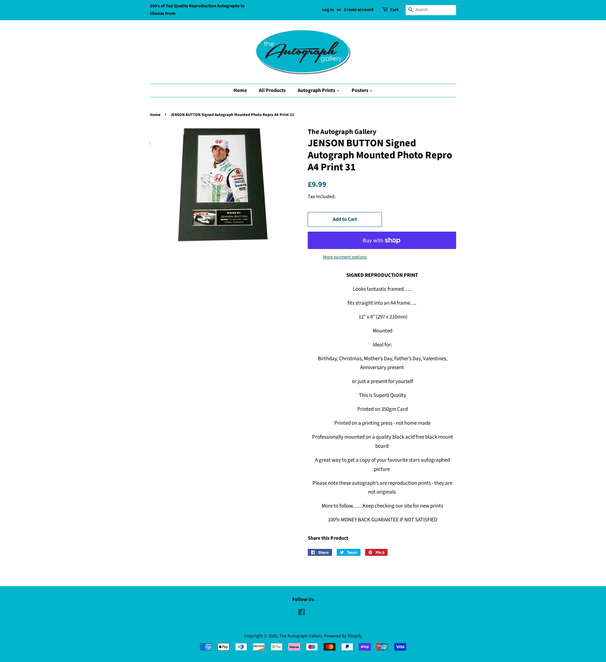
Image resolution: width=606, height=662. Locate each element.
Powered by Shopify (343, 636)
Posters (360, 90)
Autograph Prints (317, 90)
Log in (328, 10)
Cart (394, 10)
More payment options (345, 257)
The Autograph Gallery (300, 636)
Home (240, 90)
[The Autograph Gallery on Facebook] (301, 613)
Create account (358, 10)
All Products (272, 90)
